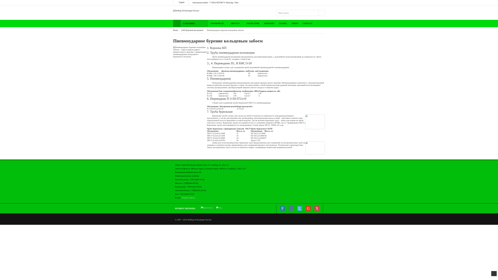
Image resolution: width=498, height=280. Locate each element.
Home (175, 30)
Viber (236, 3)
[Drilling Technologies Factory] (190, 10)
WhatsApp (229, 3)
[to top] (494, 273)
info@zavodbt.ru (188, 198)
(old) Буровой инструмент (192, 30)
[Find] (321, 13)
